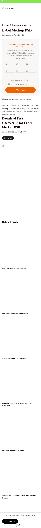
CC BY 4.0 (22, 132)
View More (20, 90)
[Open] (37, 10)
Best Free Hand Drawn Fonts (13, 450)
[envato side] (18, 178)
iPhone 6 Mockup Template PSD (14, 358)
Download (8, 138)
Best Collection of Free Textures (14, 269)
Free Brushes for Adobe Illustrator (15, 314)
